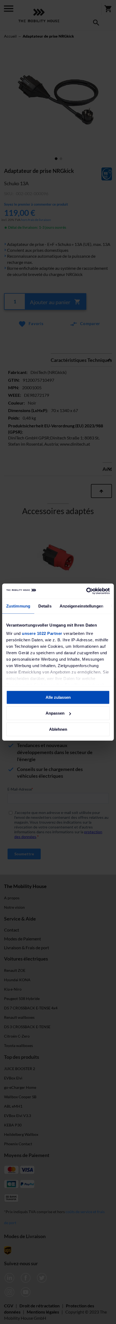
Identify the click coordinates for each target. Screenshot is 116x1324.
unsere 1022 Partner (42, 633)
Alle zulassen (58, 697)
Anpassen (55, 713)
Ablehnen (58, 729)
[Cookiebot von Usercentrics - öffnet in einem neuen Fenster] (86, 591)
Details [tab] (45, 605)
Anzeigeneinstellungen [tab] (81, 605)
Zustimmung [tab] (18, 605)
